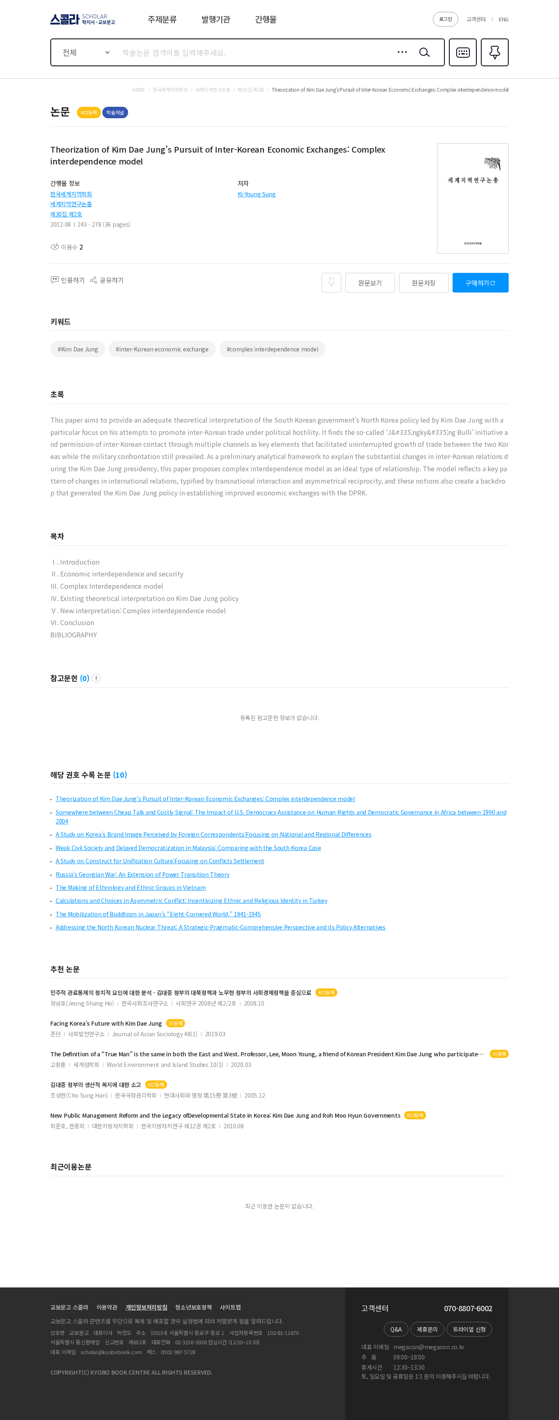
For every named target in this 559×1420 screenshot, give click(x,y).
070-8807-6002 (468, 1308)
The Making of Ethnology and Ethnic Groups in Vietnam (130, 887)
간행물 (266, 19)
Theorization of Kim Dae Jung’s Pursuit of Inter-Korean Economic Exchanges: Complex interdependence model (205, 798)
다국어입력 (463, 65)
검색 (422, 58)
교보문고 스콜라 (69, 1307)
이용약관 (107, 1307)
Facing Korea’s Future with (106, 1023)
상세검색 (400, 58)
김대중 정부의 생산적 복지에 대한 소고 (95, 1085)
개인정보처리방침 (146, 1307)
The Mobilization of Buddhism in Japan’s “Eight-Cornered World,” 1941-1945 (158, 914)
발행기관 (215, 19)
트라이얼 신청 (469, 1329)
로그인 (445, 18)
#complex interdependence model (272, 349)
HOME (138, 89)
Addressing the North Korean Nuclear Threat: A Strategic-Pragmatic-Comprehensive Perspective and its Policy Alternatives (220, 927)
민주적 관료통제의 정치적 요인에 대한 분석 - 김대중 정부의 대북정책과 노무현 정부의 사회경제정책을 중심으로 (180, 993)
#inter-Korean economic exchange (162, 349)
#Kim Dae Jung (78, 349)
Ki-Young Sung (257, 194)
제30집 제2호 (66, 214)
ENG (504, 19)
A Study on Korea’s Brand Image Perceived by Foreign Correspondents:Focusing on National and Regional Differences (214, 834)
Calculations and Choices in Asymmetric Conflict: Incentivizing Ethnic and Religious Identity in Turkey (191, 900)
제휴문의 (427, 1329)
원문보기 (370, 283)
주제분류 (162, 19)
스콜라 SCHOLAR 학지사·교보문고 (82, 24)
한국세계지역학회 (71, 194)
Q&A (396, 1329)
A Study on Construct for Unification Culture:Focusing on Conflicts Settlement (160, 861)
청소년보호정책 (193, 1307)
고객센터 (476, 19)
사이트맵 (230, 1307)
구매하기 (477, 283)
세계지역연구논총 (71, 204)
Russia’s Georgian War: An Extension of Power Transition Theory (143, 874)
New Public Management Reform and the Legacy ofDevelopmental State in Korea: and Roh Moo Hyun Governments (225, 1115)
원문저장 (424, 283)
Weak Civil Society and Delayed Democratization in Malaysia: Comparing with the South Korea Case (188, 848)
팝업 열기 (96, 678)
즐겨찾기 (494, 65)
